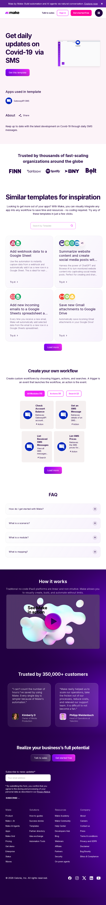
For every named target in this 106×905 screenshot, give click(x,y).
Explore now (91, 3)
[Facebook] (70, 878)
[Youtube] (98, 878)
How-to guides (36, 816)
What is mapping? (18, 551)
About (83, 816)
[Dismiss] (102, 3)
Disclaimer (84, 846)
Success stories (36, 821)
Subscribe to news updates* (20, 771)
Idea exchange (36, 836)
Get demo (10, 846)
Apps (8, 831)
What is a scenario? (19, 523)
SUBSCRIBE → (13, 798)
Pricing (9, 841)
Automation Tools (37, 841)
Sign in (62, 13)
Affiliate (58, 846)
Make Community (63, 821)
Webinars (59, 841)
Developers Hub (62, 831)
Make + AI (10, 821)
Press (82, 831)
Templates (34, 826)
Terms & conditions (89, 836)
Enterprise (10, 851)
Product (9, 816)
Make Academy (62, 816)
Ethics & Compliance (89, 856)
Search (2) (74, 393)
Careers (84, 821)
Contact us (85, 826)
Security (58, 856)
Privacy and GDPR (88, 841)
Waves (9, 861)
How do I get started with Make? (26, 509)
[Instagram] (77, 878)
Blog (57, 836)
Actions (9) (55, 393)
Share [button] (26, 115)
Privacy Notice (43, 792)
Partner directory (37, 831)
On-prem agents (62, 861)
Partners (59, 851)
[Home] (12, 12)
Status (8, 856)
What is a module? (19, 537)
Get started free (81, 13)
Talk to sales (48, 13)
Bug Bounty (85, 851)
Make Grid (10, 836)
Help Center (60, 826)
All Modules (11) (34, 393)
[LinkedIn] (91, 878)
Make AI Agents (13, 826)
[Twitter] (84, 878)
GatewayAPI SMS (21, 101)
